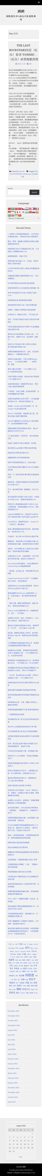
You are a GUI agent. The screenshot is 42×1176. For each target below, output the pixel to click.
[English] (30, 208)
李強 (21, 968)
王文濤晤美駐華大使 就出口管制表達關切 (23, 731)
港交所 (28, 971)
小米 (33, 963)
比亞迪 (30, 968)
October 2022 (13, 1097)
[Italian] (16, 212)
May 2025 (11, 1044)
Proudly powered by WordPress (20, 1170)
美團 (26, 979)
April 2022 (12, 1102)
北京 (33, 960)
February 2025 (13, 1059)
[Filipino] (33, 208)
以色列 (30, 957)
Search (10, 188)
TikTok (34, 951)
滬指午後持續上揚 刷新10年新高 (19, 785)
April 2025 (12, 1049)
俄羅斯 (11, 959)
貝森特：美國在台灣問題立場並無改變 (21, 310)
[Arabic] (13, 208)
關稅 (19, 989)
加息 (23, 960)
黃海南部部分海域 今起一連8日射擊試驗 (22, 305)
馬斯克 (12, 992)
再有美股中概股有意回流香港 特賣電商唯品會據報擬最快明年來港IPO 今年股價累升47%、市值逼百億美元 (23, 931)
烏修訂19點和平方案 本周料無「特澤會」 (23, 443)
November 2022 (13, 1092)
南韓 (36, 960)
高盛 (27, 993)
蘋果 (35, 982)
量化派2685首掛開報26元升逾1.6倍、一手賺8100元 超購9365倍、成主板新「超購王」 (23, 336)
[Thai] (13, 215)
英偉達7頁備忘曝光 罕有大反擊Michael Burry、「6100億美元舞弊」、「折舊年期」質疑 (22, 361)
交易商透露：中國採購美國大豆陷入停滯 (22, 859)
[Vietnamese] (20, 215)
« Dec (20, 1157)
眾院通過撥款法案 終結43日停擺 (19, 872)
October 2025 (13, 1020)
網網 (21, 11)
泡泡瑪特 (12, 971)
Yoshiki (25, 174)
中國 (24, 954)
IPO (27, 948)
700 (9, 944)
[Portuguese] (30, 212)
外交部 (29, 963)
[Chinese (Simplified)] (16, 208)
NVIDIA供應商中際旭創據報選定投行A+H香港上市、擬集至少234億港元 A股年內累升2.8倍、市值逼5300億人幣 (23, 827)
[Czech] (23, 208)
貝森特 (19, 985)
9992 (25, 944)
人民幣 (25, 957)
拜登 (11, 965)
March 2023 (12, 1073)
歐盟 (25, 968)
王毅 (36, 976)
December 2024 (13, 1068)
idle (30, 64)
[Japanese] (20, 212)
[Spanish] (37, 212)
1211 (13, 944)
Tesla (28, 951)
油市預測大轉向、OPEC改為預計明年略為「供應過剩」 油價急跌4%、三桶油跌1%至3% (23, 810)
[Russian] (33, 212)
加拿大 (28, 960)
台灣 (13, 963)
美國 (23, 979)
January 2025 (13, 1064)
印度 (9, 963)
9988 (21, 944)
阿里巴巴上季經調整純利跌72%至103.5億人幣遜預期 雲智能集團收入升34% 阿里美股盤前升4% (23, 507)
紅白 (29, 174)
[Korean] (23, 212)
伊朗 (34, 957)
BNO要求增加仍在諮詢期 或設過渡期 (21, 283)
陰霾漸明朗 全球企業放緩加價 (18, 457)
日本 (35, 965)
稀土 (15, 979)
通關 (32, 986)
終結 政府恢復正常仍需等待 (18, 847)
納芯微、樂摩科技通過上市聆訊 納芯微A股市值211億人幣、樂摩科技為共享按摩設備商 (23, 635)
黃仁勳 (35, 993)
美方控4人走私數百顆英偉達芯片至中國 (22, 726)
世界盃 (19, 954)
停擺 (16, 960)
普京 (11, 968)
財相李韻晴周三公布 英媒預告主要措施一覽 (23, 288)
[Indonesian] (13, 212)
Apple (31, 944)
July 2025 (11, 1035)
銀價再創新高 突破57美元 (18, 256)
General (21, 171)
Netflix (36, 948)
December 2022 (13, 1087)
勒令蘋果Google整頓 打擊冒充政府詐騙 (22, 448)
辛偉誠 (24, 986)
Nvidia (12, 951)
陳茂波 (32, 989)
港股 (32, 971)
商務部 (25, 963)
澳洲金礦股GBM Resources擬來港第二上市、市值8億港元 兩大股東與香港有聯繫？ (22, 595)
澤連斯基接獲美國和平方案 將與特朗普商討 (23, 709)
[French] (37, 208)
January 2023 (13, 1083)
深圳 (20, 971)
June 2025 (11, 1040)
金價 (10, 989)
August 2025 (12, 1030)
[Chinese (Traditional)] (20, 208)
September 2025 (14, 1025)
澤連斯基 (12, 976)
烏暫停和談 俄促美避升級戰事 (18, 842)
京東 (21, 957)
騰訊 (17, 993)
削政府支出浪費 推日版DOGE (18, 453)
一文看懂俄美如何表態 (16, 714)
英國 (27, 982)
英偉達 (22, 983)
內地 (20, 960)
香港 (36, 989)
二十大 (12, 957)
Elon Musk (11, 948)
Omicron (17, 951)
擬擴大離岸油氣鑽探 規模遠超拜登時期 (22, 690)
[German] (9, 212)
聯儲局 (12, 982)
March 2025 (12, 1054)
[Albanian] (9, 208)
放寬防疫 (16, 965)
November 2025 (13, 1016)
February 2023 (13, 1078)
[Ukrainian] (16, 215)
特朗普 (29, 975)
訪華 (14, 986)
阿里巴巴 (26, 989)
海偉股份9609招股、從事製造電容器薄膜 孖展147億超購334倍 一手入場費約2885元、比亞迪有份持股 (23, 653)
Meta (32, 948)
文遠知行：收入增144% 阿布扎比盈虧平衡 (23, 536)
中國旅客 (34, 954)
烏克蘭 (21, 975)
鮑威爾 (31, 993)
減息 (24, 971)
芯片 (17, 983)
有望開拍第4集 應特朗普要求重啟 (20, 300)
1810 (16, 944)
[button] (39, 2)
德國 (37, 963)
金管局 (14, 989)
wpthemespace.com (27, 1172)
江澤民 (35, 968)
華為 (31, 983)
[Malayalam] (27, 212)
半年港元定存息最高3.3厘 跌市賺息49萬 (23, 751)
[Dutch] (27, 208)
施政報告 (26, 966)
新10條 (21, 965)
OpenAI (23, 951)
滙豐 (35, 971)
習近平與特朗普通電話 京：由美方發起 (22, 462)
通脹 (28, 986)
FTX (16, 948)
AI (27, 944)
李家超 (16, 968)
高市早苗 (22, 993)
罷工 (19, 979)
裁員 (10, 986)
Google (21, 948)
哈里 (21, 963)
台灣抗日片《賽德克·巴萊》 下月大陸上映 (23, 314)
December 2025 (13, 1011)
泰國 (17, 971)
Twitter (13, 954)
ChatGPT (36, 944)
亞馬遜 (17, 957)
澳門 (16, 976)
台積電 (17, 963)
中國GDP (29, 954)
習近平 (32, 979)
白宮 (12, 979)
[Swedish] (9, 215)
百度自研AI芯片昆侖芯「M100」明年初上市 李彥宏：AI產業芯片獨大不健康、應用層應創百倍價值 (23, 793)
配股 (35, 986)
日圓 (31, 966)
